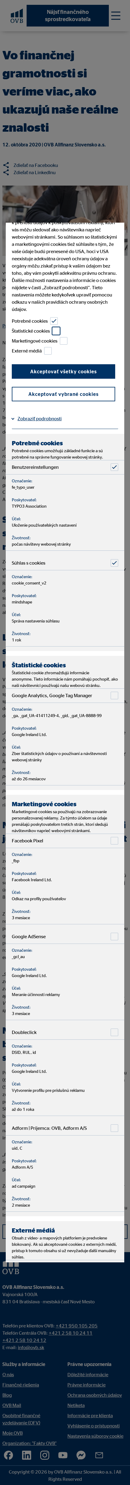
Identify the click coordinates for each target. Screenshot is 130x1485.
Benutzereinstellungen (35, 467)
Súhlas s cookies (28, 562)
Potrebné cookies (30, 321)
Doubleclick (24, 1032)
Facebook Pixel (27, 840)
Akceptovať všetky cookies (63, 371)
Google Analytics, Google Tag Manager (52, 695)
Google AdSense (29, 936)
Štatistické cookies (31, 331)
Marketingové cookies (34, 340)
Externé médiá (27, 350)
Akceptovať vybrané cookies (63, 394)
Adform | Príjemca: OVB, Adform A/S (49, 1128)
